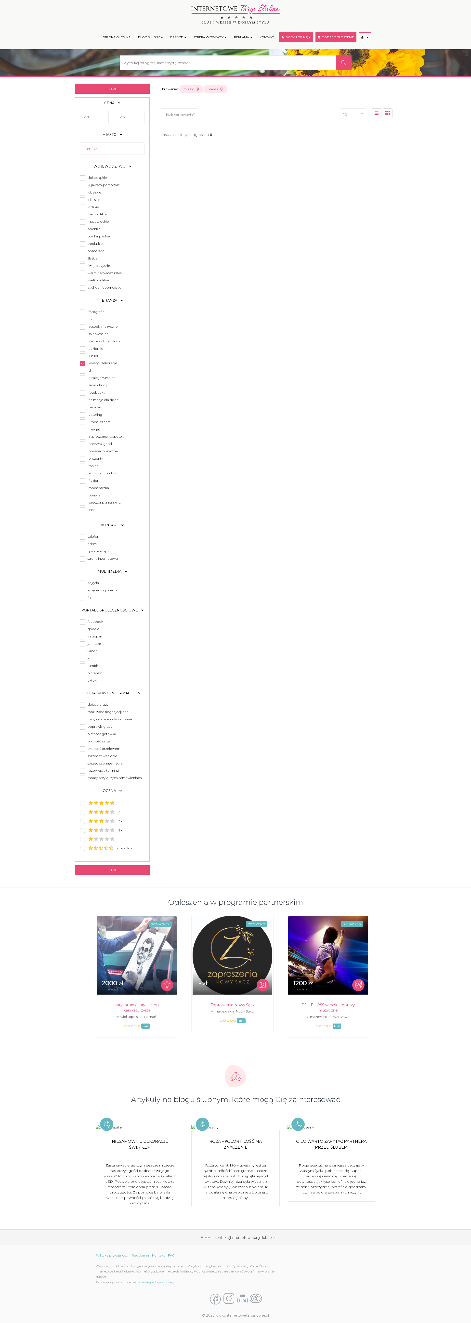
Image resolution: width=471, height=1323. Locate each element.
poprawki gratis (99, 726)
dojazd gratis (97, 704)
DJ (90, 370)
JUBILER (93, 356)
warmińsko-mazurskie (104, 273)
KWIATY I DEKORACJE (103, 363)
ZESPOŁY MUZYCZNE (103, 326)
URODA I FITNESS (99, 422)
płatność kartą (98, 741)
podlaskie (94, 244)
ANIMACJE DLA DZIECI (104, 400)
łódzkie (92, 207)
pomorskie (95, 251)
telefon (92, 536)
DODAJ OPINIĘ (296, 37)
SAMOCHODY (98, 385)
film (89, 597)
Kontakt (158, 1255)
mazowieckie (97, 221)
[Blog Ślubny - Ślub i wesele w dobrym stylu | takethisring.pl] (256, 1299)
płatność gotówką (101, 734)
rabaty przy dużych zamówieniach (114, 778)
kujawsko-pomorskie (103, 185)
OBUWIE (95, 495)
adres (91, 544)
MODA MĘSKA (99, 488)
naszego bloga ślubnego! (158, 1282)
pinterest (94, 673)
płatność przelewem (103, 749)
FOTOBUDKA (97, 392)
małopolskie (96, 214)
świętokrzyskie (98, 266)
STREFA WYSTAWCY (209, 37)
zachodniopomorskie (103, 287)
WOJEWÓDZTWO (110, 166)
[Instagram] (229, 1299)
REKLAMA (242, 37)
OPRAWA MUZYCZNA (103, 451)
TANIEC (94, 466)
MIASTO (110, 134)
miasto (189, 89)
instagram (94, 636)
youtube (93, 644)
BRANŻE (177, 37)
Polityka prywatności (112, 1255)
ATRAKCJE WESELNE (102, 378)
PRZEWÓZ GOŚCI (100, 444)
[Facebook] (215, 1299)
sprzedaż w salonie (101, 756)
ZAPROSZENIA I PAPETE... (106, 436)
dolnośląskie (96, 178)
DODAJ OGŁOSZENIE (337, 37)
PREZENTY (96, 458)
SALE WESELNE (99, 334)
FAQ (171, 1255)
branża (214, 89)
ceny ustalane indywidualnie (109, 719)
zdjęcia (92, 583)
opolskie (93, 229)
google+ (93, 629)
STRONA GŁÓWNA (117, 37)
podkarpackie (98, 236)
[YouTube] (242, 1299)
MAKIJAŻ (95, 429)
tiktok (91, 680)
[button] (365, 37)
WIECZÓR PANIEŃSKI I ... (105, 502)
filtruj (112, 89)
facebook (94, 621)
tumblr (92, 666)
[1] (387, 113)
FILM (91, 319)
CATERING (95, 414)
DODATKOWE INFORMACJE (110, 693)
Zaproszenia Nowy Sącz (232, 1004)
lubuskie (93, 200)
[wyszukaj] (344, 62)
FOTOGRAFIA (97, 312)
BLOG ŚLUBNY (149, 37)
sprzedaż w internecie (104, 763)
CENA (110, 103)
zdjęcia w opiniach (101, 590)
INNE (92, 510)
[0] (376, 113)
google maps (97, 551)
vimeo (92, 651)
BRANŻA (110, 300)
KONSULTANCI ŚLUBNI (102, 473)
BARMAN (95, 407)
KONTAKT (267, 37)
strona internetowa (102, 558)
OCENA (110, 791)
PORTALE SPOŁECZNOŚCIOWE (110, 610)
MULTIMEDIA (110, 571)
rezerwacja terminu (102, 770)
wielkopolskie (97, 280)
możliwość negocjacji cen (107, 712)
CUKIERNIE (96, 348)
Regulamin (140, 1255)
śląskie (92, 258)
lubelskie (93, 192)
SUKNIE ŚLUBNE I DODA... (106, 341)
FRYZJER (93, 480)
